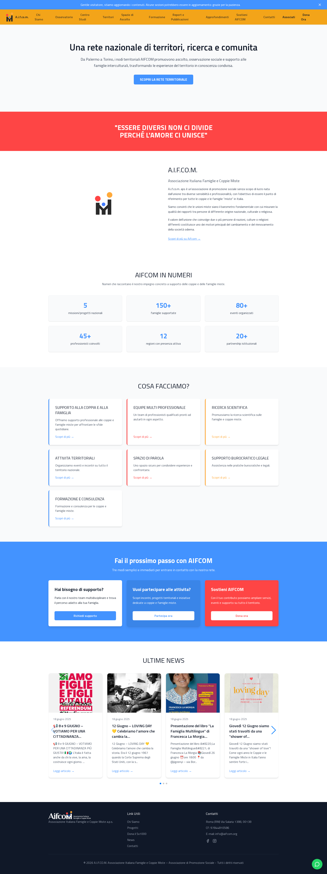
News (131, 840)
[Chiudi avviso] (319, 4)
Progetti (132, 827)
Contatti (132, 846)
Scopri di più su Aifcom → (184, 238)
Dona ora (242, 615)
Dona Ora (305, 17)
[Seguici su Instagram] (214, 841)
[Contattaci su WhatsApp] (317, 864)
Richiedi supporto (85, 615)
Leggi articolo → (63, 771)
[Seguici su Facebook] (208, 841)
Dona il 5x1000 (136, 833)
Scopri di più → (64, 436)
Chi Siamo (133, 821)
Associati (289, 17)
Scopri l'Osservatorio (163, 88)
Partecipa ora (163, 615)
